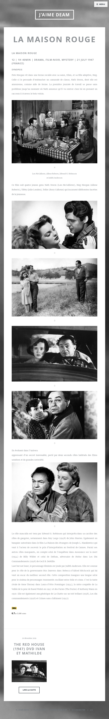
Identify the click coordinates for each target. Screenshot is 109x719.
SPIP (91, 710)
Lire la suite (29, 690)
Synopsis (17, 69)
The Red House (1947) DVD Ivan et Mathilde (29, 649)
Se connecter (78, 710)
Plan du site (40, 710)
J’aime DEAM (54, 15)
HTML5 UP (62, 710)
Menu (102, 4)
